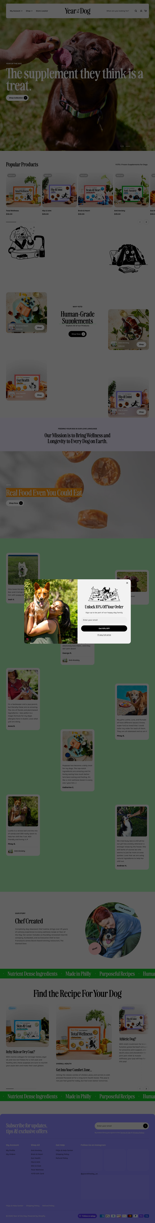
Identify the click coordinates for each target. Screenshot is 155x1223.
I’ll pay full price (104, 635)
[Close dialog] (127, 583)
